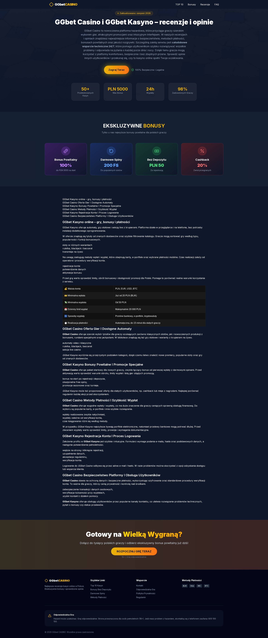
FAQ (216, 4)
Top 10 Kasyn (96, 585)
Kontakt (139, 585)
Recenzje (205, 4)
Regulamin (141, 597)
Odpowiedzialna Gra (145, 589)
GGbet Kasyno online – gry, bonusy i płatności (87, 199)
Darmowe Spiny (97, 593)
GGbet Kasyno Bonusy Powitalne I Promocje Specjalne (92, 206)
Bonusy (192, 4)
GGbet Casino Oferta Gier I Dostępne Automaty (88, 202)
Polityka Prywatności (145, 593)
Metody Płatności (98, 597)
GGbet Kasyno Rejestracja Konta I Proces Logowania (91, 212)
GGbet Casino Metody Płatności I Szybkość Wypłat (90, 209)
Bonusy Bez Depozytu (100, 589)
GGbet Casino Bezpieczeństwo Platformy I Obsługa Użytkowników (98, 216)
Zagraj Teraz (116, 69)
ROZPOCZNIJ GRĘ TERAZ (134, 551)
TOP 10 (179, 4)
